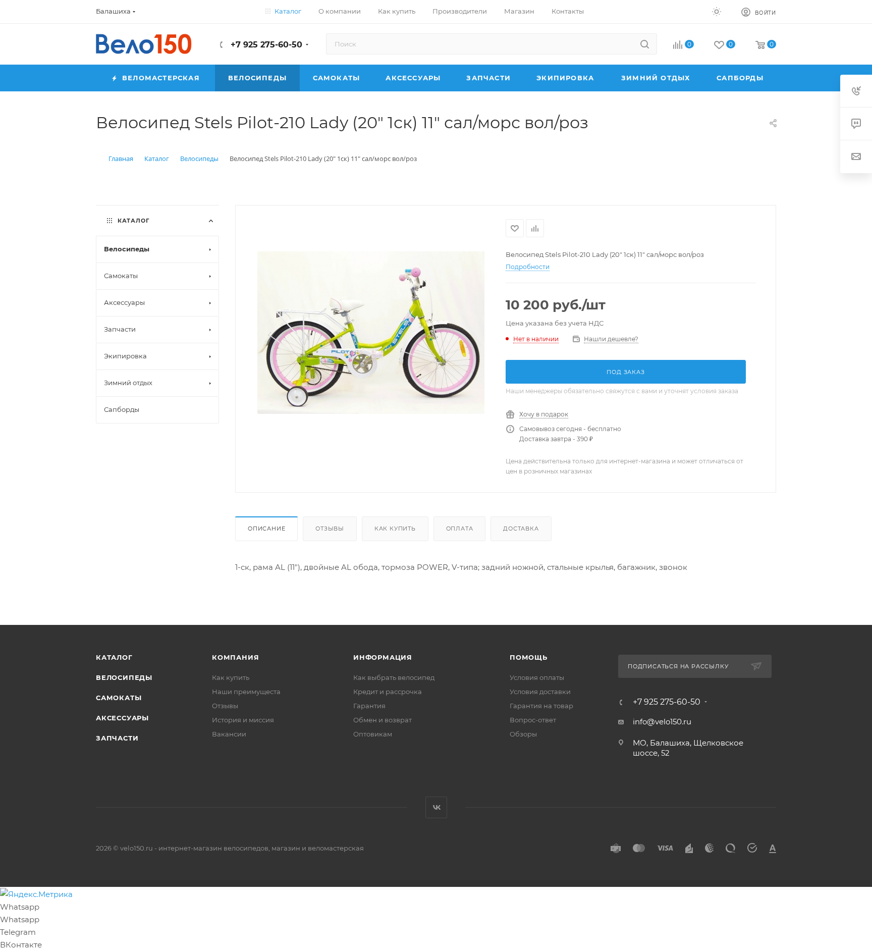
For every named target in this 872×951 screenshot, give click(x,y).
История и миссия (243, 720)
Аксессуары (122, 718)
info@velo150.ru (662, 721)
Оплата (459, 528)
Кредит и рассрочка (387, 692)
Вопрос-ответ (533, 720)
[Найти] (644, 44)
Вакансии (229, 734)
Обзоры (523, 734)
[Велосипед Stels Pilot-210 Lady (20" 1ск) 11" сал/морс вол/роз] (370, 332)
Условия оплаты (537, 677)
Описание (266, 528)
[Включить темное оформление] (716, 11)
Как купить (395, 528)
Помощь (529, 657)
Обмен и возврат (382, 720)
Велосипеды (124, 677)
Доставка (520, 528)
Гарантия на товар (541, 706)
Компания (235, 657)
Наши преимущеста (246, 692)
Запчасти (117, 738)
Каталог (114, 657)
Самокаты (118, 698)
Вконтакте (436, 807)
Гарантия (369, 706)
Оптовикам (372, 734)
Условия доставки (540, 692)
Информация (382, 657)
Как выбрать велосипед (393, 677)
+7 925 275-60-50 (265, 44)
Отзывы (329, 528)
